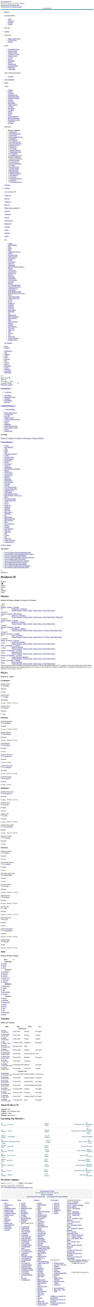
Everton (10, 100)
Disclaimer (57, 1271)
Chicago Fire (13, 135)
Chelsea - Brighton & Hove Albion (75, 1206)
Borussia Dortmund (13, 118)
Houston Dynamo (14, 160)
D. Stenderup (7, 723)
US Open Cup (12, 40)
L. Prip (5, 908)
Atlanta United (27, 1245)
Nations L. (7, 354)
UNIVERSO (12, 278)
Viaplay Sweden (27, 610)
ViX (9, 335)
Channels (7, 188)
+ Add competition (9, 409)
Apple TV (11, 263)
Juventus (10, 106)
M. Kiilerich (7, 734)
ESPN (10, 248)
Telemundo (11, 277)
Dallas (24, 1261)
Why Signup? (28, 1183)
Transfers (3, 590)
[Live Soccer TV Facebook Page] (75, 1251)
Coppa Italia (11, 69)
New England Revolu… (16, 137)
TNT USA (11, 328)
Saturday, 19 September (8, 655)
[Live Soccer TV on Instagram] (75, 1258)
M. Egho (6, 941)
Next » (3, 605)
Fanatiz (10, 243)
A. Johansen (7, 864)
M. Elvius (6, 897)
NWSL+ (10, 323)
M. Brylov (6, 685)
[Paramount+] (27, 438)
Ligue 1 (10, 62)
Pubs (55, 1276)
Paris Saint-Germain (14, 120)
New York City (26, 1236)
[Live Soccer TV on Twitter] (75, 1255)
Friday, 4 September (6, 645)
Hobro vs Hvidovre (17, 647)
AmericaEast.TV (13, 288)
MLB (55, 1291)
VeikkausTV (59, 617)
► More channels (6, 545)
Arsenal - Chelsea (76, 1236)
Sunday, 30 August (6, 640)
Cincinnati (25, 1235)
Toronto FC (13, 147)
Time (11, 381)
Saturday (10, 22)
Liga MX (10, 76)
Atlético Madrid (12, 105)
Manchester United (13, 96)
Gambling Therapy (81, 1260)
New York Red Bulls (15, 143)
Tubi (9, 331)
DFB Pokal (11, 67)
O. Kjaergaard (8, 930)
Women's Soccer (59, 1263)
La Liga (10, 57)
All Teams (7, 185)
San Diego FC (14, 175)
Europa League (12, 51)
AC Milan (11, 110)
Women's (7, 348)
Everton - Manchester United (72, 1232)
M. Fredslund (5, 1084)
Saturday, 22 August (6, 634)
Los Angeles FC (14, 162)
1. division (16, 607)
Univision (11, 282)
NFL (59, 1289)
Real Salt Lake (13, 170)
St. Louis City (26, 1263)
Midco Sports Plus (13, 316)
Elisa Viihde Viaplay (49, 610)
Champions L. (8, 351)
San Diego (26, 1271)
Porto (9, 115)
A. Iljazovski (7, 767)
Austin (25, 1278)
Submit (21, 1183)
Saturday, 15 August (6, 627)
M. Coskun (4, 1088)
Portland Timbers (14, 172)
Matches (6, 12)
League (5, 381)
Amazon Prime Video (14, 287)
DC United (13, 148)
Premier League (12, 56)
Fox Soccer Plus (13, 255)
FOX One (11, 308)
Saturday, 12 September (8, 650)
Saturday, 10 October (7, 660)
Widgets (56, 1266)
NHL (63, 1289)
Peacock (10, 283)
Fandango (11, 305)
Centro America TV (14, 298)
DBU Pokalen (17, 614)
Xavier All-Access (13, 338)
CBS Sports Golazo (14, 296)
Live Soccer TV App (60, 1265)
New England (26, 1231)
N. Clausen (7, 838)
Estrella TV (11, 303)
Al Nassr (10, 123)
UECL (6, 356)
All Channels (8, 343)
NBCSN (10, 275)
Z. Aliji (5, 815)
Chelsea (10, 91)
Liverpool (11, 93)
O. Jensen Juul (7, 756)
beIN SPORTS (12, 245)
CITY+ (10, 300)
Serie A (10, 59)
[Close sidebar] (1, 571)
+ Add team (7, 392)
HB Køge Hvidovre (19, 629)
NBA (55, 1289)
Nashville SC (13, 132)
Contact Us (57, 1284)
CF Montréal (13, 153)
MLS (5, 357)
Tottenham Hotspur (13, 98)
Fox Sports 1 (12, 258)
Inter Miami (25, 1228)
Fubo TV (56, 1205)
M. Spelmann (5, 1073)
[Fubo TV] (4, 438)
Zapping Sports (12, 340)
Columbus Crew (27, 1251)
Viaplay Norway (38, 610)
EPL (5, 361)
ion (9, 313)
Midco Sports (12, 315)
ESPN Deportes (12, 257)
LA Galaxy (13, 177)
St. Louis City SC (14, 167)
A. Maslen (4, 1099)
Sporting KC (26, 1280)
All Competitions (9, 79)
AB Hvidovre (17, 635)
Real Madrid (11, 103)
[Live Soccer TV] (6, 1)
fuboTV (10, 268)
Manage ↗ (8, 388)
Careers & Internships (60, 1273)
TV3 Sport (46, 630)
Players (3, 587)
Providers (56, 1275)
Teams (6, 83)
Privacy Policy (12, 1187)
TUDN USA (12, 270)
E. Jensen (4, 1092)
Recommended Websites (58, 1279)
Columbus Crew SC (16, 155)
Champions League (13, 49)
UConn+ (10, 333)
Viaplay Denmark (17, 610)
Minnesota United (28, 1270)
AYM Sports (12, 290)
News (6, 346)
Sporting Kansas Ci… (16, 182)
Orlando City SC (14, 145)
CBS (9, 247)
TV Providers (54, 1200)
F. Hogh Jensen (7, 875)
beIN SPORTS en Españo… (16, 267)
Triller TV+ (11, 330)
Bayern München (13, 116)
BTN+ (10, 295)
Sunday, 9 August (6, 620)
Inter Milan (11, 108)
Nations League (12, 52)
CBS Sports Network (14, 252)
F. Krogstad (4, 1095)
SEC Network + (13, 326)
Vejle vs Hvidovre (17, 662)
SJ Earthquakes (26, 1260)
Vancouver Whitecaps (24, 1254)
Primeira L (7, 369)
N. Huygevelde (8, 826)
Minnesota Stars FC (15, 173)
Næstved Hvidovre (19, 615)
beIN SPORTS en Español (12, 469)
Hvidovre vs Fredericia (18, 642)
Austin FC (13, 180)
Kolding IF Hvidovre (19, 609)
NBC (9, 250)
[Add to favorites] (2, 583)
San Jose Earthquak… (15, 163)
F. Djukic (5, 697)
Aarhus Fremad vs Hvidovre (20, 657)
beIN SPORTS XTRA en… (41, 1257)
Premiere (10, 325)
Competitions (5, 406)
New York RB (26, 1238)
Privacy (56, 1270)
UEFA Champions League (12, 419)
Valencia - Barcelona (77, 1235)
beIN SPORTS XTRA (14, 291)
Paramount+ (11, 265)
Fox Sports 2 (12, 262)
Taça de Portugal (13, 66)
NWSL (10, 42)
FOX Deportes (12, 280)
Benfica (10, 113)
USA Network (12, 272)
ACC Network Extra (14, 285)
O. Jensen (6, 804)
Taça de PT (7, 371)
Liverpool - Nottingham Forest (73, 1202)
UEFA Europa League (10, 426)
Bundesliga (11, 61)
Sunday (10, 24)
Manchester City (13, 95)
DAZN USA (12, 273)
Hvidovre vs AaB (17, 652)
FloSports (11, 306)
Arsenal (10, 90)
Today (10, 19)
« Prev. (3, 604)
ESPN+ (10, 260)
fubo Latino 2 (12, 310)
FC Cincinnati (13, 140)
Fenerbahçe (11, 121)
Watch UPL (11, 336)
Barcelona (11, 101)
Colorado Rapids (14, 168)
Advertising (57, 1268)
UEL (5, 352)
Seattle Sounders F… (16, 178)
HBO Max (11, 311)
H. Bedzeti (7, 745)
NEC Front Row (13, 321)
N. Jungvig (7, 778)
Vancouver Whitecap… (16, 158)
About (2, 592)
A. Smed (6, 886)
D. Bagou (6, 853)
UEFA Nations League (11, 427)
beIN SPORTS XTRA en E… (17, 293)
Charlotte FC (13, 139)
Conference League (13, 54)
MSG (9, 320)
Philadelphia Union (15, 152)
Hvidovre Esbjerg (18, 622)
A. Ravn (6, 708)
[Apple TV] (19, 438)
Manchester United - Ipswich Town (73, 1212)
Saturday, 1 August (6, 607)
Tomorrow (11, 21)
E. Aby (6, 919)
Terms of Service (24, 1187)
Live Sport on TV (59, 1288)
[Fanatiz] (35, 438)
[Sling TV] (11, 438)
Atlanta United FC (15, 150)
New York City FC (14, 142)
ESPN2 (10, 253)
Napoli (10, 111)
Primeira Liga (12, 64)
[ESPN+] (41, 438)
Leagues (6, 31)
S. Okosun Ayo (7, 793)
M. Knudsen (4, 1077)
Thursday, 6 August (6, 614)
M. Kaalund (4, 1080)
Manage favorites (7, 385)
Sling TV (56, 1203)
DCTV (10, 301)
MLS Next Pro (12, 318)
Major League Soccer (14, 39)
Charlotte (24, 1233)
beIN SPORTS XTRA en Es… (13, 495)
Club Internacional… (15, 134)
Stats (2, 589)
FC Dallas (12, 165)
